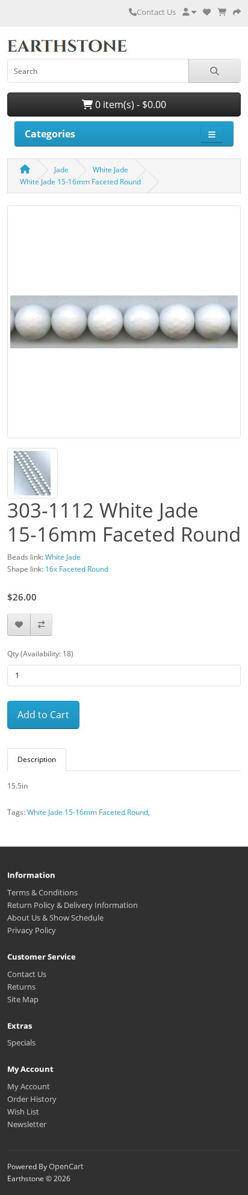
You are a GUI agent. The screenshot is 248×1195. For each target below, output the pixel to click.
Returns (21, 986)
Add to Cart (43, 714)
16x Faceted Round (76, 569)
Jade (61, 170)
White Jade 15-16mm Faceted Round (80, 182)
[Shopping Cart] (221, 12)
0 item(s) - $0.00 (129, 104)
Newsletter (26, 1124)
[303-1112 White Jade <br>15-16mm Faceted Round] (124, 326)
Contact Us (156, 12)
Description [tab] (36, 759)
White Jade (110, 170)
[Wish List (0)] (207, 12)
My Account (28, 1086)
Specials (21, 1042)
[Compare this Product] (41, 625)
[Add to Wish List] (19, 625)
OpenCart (66, 1166)
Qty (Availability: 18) (40, 654)
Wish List (23, 1111)
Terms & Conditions (42, 892)
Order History (32, 1099)
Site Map (23, 999)
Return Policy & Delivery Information (72, 905)
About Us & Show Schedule (55, 917)
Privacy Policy (31, 930)
